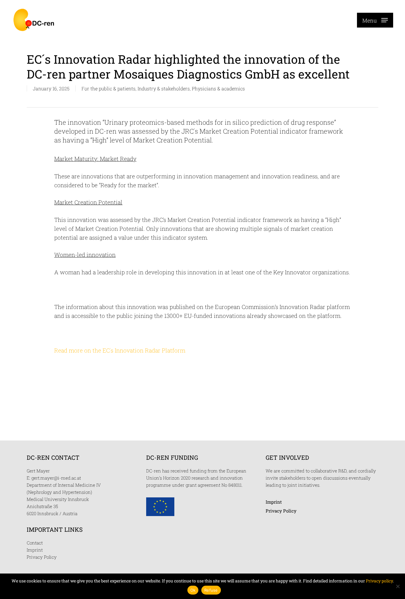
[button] (375, 20)
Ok (193, 590)
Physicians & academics (218, 88)
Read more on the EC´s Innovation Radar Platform (119, 350)
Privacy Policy (42, 557)
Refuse (211, 590)
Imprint (35, 550)
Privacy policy (379, 581)
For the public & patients (108, 88)
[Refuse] (398, 586)
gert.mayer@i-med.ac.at (56, 478)
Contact (35, 543)
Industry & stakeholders (164, 88)
